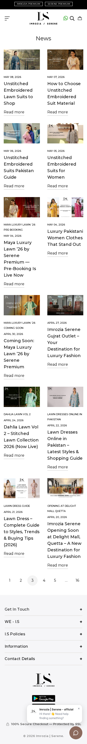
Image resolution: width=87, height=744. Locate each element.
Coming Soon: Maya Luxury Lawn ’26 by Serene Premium (19, 353)
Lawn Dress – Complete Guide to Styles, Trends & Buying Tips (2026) (21, 531)
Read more (14, 112)
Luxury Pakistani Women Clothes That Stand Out (65, 238)
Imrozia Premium (28, 3)
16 (77, 580)
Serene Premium (59, 3)
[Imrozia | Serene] (43, 18)
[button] (79, 18)
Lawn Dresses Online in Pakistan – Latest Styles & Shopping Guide (65, 445)
